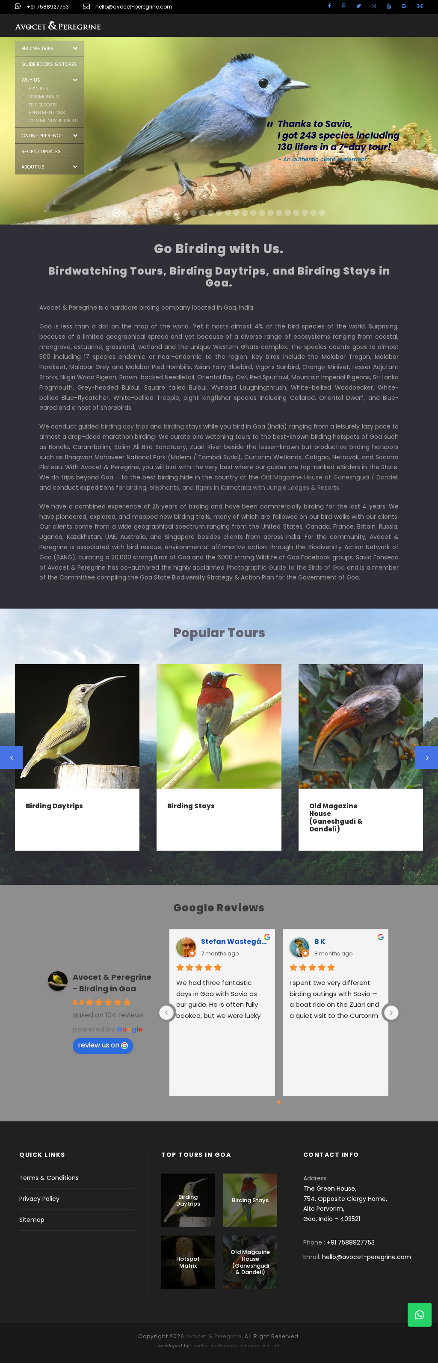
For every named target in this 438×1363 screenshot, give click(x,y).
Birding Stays (191, 805)
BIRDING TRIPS (37, 48)
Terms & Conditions (49, 1178)
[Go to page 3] (285, 1102)
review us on (98, 1045)
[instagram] (374, 5)
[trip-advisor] (420, 5)
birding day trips (124, 426)
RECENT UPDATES (41, 151)
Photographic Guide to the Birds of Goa (286, 567)
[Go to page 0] (265, 1102)
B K (319, 941)
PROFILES (38, 88)
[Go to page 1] (272, 1102)
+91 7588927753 (48, 6)
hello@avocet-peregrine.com (133, 6)
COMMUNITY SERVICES (53, 120)
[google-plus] (404, 5)
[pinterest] (344, 5)
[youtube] (389, 5)
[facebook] (329, 5)
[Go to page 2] (279, 1102)
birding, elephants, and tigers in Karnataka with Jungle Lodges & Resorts (232, 487)
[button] (420, 1315)
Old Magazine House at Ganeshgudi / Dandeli (330, 477)
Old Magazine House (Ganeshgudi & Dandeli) (336, 817)
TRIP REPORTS (42, 104)
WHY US (30, 80)
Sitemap (31, 1219)
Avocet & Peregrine (214, 1336)
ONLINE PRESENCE (42, 135)
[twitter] (358, 5)
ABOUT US (32, 166)
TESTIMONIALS (44, 96)
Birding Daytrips (54, 805)
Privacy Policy (39, 1198)
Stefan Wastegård (234, 941)
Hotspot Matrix (188, 1262)
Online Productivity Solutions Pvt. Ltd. (237, 1345)
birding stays (182, 426)
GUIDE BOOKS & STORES (49, 64)
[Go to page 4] (292, 1102)
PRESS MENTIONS (47, 112)
